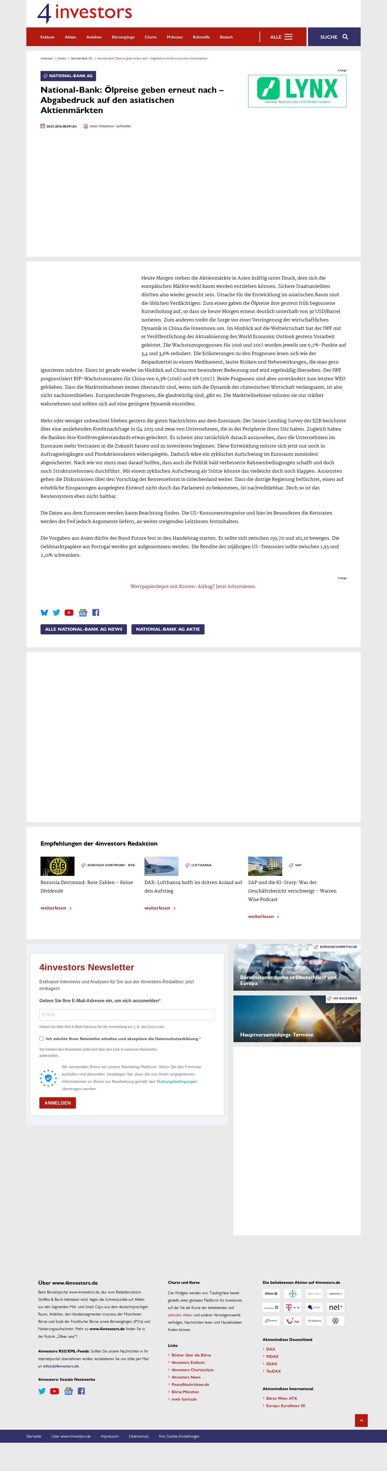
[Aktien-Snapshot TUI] (292, 1320)
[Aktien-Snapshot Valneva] (314, 1320)
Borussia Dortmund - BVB (111, 865)
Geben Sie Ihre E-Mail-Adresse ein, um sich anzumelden (99, 1000)
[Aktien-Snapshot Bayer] (292, 1293)
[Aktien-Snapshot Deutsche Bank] (271, 1307)
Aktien (70, 37)
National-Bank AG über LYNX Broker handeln (297, 102)
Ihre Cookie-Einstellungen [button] (179, 1436)
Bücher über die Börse (191, 1355)
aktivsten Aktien (180, 1314)
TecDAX (273, 1371)
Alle (275, 36)
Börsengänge (123, 37)
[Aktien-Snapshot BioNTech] (314, 1293)
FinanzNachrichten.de (190, 1384)
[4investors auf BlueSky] (44, 612)
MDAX (272, 1356)
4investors (47, 58)
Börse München (185, 1391)
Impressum (110, 1436)
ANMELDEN (57, 1103)
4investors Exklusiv (188, 1362)
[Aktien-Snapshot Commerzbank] (335, 1293)
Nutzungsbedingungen (177, 1081)
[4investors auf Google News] (83, 613)
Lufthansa (202, 865)
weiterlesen (53, 907)
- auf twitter (122, 126)
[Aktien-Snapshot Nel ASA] (335, 1307)
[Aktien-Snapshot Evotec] (314, 1307)
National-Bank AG (81, 58)
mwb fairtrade (184, 1399)
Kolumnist (106, 126)
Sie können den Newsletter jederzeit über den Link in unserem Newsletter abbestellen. (98, 1052)
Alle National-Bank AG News (83, 629)
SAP (298, 865)
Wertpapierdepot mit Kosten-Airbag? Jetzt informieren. (194, 587)
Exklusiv (48, 37)
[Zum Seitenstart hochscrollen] (361, 1420)
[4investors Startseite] (84, 14)
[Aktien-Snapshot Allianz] (271, 1293)
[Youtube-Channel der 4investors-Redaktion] (69, 613)
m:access (175, 37)
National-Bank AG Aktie (168, 629)
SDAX (271, 1363)
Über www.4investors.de (71, 1436)
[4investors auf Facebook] (95, 612)
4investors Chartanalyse (193, 1369)
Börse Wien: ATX (281, 1398)
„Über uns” (66, 1336)
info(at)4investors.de (61, 1366)
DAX (270, 1349)
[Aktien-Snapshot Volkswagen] (335, 1320)
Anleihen (94, 37)
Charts (151, 37)
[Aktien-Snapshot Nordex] (271, 1320)
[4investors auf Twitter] (56, 612)
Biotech (226, 37)
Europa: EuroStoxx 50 (285, 1405)
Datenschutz (139, 1436)
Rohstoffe (201, 37)
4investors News (186, 1377)
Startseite (33, 1436)
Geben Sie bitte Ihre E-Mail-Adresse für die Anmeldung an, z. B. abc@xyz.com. (102, 1027)
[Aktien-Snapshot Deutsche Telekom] (292, 1307)
